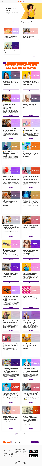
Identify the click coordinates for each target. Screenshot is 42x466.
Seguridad (34, 65)
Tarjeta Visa (5, 453)
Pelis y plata (8, 67)
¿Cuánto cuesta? (21, 65)
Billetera (29, 67)
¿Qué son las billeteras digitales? (17, 462)
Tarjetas (20, 67)
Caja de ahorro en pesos (24, 459)
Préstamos (15, 67)
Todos (4, 62)
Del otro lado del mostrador (34, 62)
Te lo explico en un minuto (21, 62)
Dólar (25, 67)
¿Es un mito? (28, 65)
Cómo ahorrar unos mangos (11, 65)
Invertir (34, 67)
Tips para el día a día (11, 62)
